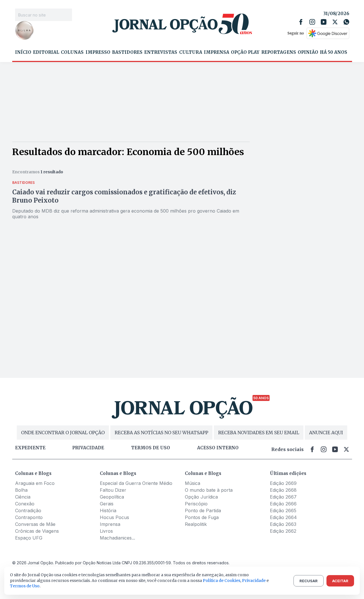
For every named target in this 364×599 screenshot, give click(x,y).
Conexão (24, 504)
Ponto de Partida (203, 510)
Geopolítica (112, 497)
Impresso (98, 52)
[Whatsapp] (346, 22)
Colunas (72, 52)
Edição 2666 (283, 504)
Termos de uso (150, 447)
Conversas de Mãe (35, 524)
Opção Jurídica (201, 497)
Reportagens (278, 52)
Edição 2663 (283, 524)
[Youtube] (323, 22)
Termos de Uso (25, 585)
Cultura (190, 52)
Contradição (28, 510)
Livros (106, 531)
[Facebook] (301, 22)
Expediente (30, 447)
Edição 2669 (283, 483)
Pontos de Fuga (202, 517)
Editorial (46, 52)
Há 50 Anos (333, 52)
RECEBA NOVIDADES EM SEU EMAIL (258, 432)
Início (23, 52)
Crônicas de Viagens (37, 531)
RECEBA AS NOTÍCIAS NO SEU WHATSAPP (161, 432)
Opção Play (245, 52)
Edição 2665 (283, 510)
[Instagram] (312, 22)
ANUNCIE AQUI (326, 432)
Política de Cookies (221, 580)
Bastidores (127, 52)
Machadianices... (117, 538)
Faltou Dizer (113, 490)
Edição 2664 (283, 517)
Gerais (106, 504)
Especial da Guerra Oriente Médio (136, 483)
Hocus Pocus (114, 517)
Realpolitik (196, 524)
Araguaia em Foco (35, 483)
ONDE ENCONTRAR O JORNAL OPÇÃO (63, 432)
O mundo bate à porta (209, 490)
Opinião (308, 52)
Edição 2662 (283, 531)
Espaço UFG (28, 538)
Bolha (21, 490)
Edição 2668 (283, 490)
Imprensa (216, 52)
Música (192, 483)
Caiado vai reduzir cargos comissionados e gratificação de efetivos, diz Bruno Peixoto (124, 196)
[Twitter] (335, 22)
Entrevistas (160, 52)
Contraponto (29, 517)
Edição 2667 (283, 497)
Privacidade (88, 447)
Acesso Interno (218, 447)
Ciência (22, 497)
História (108, 510)
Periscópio (196, 504)
